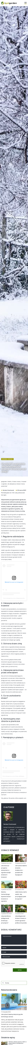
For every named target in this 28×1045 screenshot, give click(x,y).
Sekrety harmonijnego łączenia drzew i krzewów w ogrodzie (6, 896)
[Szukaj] (3, 983)
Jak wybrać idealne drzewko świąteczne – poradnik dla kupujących (21, 870)
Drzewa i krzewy (7, 459)
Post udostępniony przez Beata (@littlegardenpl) (14, 776)
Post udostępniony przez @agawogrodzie (14, 598)
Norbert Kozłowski (8, 490)
